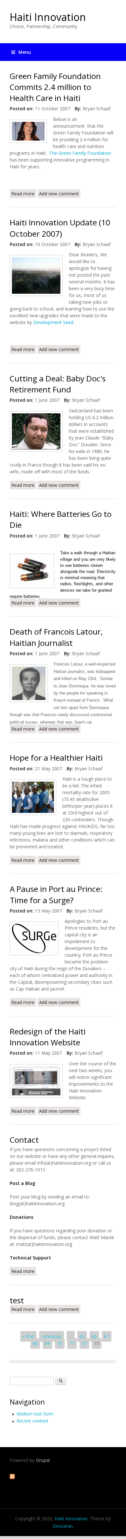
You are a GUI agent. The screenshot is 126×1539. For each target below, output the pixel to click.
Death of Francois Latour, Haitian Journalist (56, 637)
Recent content (32, 1421)
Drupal (43, 1460)
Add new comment (59, 194)
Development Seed (53, 322)
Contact (24, 1139)
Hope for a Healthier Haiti (56, 757)
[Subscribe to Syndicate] (12, 1477)
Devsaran (63, 1526)
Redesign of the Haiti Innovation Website (48, 1037)
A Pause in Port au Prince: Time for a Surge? (56, 894)
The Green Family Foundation (80, 153)
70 (59, 1343)
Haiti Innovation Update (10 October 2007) (60, 228)
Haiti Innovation (48, 17)
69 (47, 1343)
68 (35, 1343)
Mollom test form (35, 1414)
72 (84, 1343)
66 (94, 1336)
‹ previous (51, 1336)
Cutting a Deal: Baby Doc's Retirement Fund (58, 384)
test (17, 1300)
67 (106, 1336)
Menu (24, 52)
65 (82, 1336)
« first (28, 1336)
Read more (23, 194)
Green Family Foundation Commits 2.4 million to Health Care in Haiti (55, 87)
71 (72, 1343)
